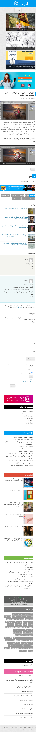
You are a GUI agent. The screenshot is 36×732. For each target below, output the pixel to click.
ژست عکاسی (23, 651)
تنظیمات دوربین (19, 619)
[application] (17, 155)
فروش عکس (28, 418)
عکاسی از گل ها (17, 632)
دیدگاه (33, 322)
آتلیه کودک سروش (27, 665)
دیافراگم (30, 624)
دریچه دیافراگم (18, 622)
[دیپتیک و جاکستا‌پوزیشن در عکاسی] (20, 22)
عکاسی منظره (8, 637)
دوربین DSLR (9, 622)
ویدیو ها (22, 195)
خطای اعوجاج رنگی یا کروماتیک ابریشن (21, 465)
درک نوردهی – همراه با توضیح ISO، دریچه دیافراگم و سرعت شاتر (13, 539)
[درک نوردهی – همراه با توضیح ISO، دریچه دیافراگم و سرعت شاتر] (28, 543)
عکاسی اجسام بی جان (12, 627)
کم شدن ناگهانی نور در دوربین (24, 713)
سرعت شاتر (18, 624)
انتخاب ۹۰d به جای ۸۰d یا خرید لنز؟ (22, 695)
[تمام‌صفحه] (34, 164)
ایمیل (33, 351)
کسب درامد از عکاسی (26, 700)
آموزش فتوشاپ (5, 195)
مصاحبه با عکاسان (27, 413)
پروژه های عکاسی (27, 411)
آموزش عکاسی (25, 614)
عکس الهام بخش (10, 640)
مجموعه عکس (12, 645)
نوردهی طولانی (15, 648)
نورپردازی (7, 648)
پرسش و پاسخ (18, 307)
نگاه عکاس (29, 423)
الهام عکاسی (16, 614)
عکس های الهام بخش (27, 643)
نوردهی (23, 648)
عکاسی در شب (19, 635)
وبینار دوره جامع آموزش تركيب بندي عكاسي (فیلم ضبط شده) (21, 67)
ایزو (21, 616)
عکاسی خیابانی (29, 635)
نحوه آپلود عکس (27, 704)
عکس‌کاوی (29, 420)
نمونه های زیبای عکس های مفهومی (22, 576)
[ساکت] (31, 164)
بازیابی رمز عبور (27, 381)
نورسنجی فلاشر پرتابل (26, 717)
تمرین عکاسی (29, 619)
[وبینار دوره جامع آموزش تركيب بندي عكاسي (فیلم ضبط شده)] (20, 60)
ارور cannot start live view (24, 709)
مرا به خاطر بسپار (25, 373)
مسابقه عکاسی (28, 416)
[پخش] (1, 164)
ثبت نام (30, 379)
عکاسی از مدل (29, 629)
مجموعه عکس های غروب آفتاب (23, 579)
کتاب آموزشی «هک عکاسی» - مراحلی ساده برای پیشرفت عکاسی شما (13, 480)
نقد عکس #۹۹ (28, 567)
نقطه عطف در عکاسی (26, 449)
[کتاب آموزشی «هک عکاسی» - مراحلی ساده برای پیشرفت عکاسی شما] (28, 483)
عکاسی (31, 627)
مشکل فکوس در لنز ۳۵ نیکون (24, 675)
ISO (31, 614)
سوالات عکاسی (28, 569)
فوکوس (26, 645)
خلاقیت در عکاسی (28, 622)
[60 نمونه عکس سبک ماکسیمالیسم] (20, 41)
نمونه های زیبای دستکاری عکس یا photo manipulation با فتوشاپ (16, 217)
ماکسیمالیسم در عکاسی (25, 446)
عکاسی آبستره (23, 627)
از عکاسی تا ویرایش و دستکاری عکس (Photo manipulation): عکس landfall (15, 243)
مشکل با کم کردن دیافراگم (24, 687)
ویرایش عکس (15, 195)
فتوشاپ (9, 643)
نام (34, 343)
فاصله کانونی (16, 643)
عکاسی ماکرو (16, 637)
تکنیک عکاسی (10, 619)
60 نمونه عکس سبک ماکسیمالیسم (25, 47)
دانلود (32, 169)
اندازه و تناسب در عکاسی (25, 451)
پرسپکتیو (30, 651)
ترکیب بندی (8, 616)
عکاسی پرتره (19, 640)
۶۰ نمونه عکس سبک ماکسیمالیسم (22, 439)
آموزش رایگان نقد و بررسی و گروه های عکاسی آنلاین (19, 681)
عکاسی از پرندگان (18, 629)
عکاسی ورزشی (28, 640)
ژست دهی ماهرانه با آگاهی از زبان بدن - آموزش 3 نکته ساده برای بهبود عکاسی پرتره (13, 504)
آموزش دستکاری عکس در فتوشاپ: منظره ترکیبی (16, 209)
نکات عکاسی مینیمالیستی (16, 490)
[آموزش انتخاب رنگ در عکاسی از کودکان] (28, 519)
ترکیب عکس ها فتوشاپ (28, 198)
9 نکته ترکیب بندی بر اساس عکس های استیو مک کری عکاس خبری (14, 226)
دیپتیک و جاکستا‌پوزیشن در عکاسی (26, 29)
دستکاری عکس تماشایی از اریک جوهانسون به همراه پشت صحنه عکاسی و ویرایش (15, 235)
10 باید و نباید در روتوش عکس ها (14, 526)
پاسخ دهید (30, 268)
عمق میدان (11, 624)
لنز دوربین (20, 645)
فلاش (31, 645)
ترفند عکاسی (15, 616)
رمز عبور (30, 369)
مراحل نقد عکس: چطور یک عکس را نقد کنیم (19, 453)
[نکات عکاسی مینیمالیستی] (28, 495)
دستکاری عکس (17, 198)
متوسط (27, 195)
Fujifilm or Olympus (26, 691)
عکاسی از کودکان (28, 632)
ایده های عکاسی (28, 616)
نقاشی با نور (29, 648)
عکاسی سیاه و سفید (27, 637)
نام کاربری (30, 365)
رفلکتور (25, 624)
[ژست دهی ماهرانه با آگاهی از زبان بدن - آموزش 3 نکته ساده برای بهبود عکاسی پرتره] (28, 507)
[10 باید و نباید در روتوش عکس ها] (28, 531)
